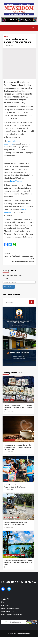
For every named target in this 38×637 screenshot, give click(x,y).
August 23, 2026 (9, 412)
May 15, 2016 (9, 45)
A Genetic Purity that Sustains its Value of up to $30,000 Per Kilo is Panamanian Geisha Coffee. (18, 447)
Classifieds (5, 605)
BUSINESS (7, 440)
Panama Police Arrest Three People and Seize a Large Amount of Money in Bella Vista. (18, 407)
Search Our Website (11, 294)
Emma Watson (16, 181)
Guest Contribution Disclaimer (12, 614)
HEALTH (16, 517)
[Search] (33, 27)
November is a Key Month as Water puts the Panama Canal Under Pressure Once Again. (18, 562)
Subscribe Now (8, 287)
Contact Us (5, 599)
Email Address (8, 279)
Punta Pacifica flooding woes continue (18, 254)
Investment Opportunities (10, 608)
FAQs (3, 602)
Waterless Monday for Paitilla (23, 260)
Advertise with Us (7, 611)
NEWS (6, 36)
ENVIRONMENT (9, 517)
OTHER (6, 479)
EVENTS (7, 400)
